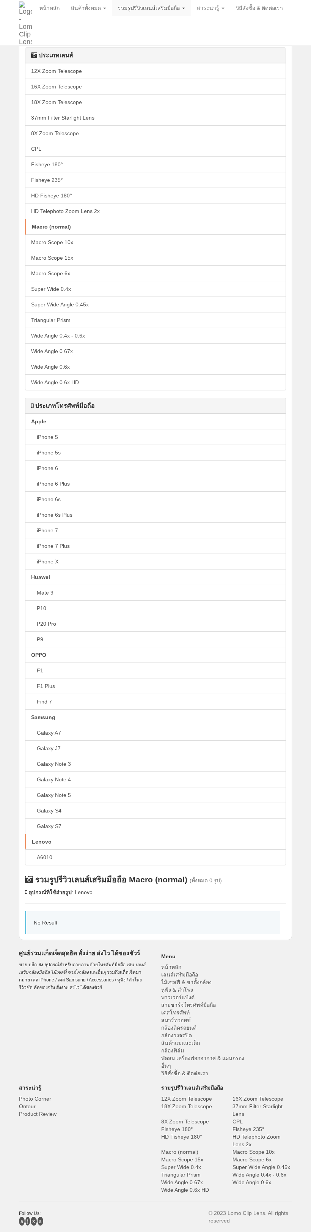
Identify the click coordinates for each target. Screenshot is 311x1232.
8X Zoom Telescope (55, 133)
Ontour (27, 1106)
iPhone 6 (47, 468)
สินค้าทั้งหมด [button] (86, 8)
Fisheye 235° (47, 180)
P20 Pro (46, 624)
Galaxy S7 (49, 826)
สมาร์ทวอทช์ (176, 1020)
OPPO (38, 655)
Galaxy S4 (49, 811)
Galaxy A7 (49, 733)
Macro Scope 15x (52, 258)
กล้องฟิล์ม (172, 1050)
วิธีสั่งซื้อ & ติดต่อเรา (184, 1073)
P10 (41, 608)
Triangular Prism (51, 320)
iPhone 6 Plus (53, 484)
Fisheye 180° (47, 164)
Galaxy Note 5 (54, 795)
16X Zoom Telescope (56, 87)
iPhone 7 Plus (53, 546)
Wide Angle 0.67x (52, 351)
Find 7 (44, 702)
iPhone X (47, 561)
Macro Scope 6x (50, 273)
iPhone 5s (49, 453)
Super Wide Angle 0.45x (60, 304)
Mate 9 (45, 593)
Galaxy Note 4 (54, 779)
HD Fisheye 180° (51, 195)
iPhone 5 (47, 437)
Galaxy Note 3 (54, 764)
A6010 (44, 857)
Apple (38, 421)
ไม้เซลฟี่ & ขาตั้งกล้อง (186, 982)
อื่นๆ (166, 1066)
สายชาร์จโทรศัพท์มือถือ (188, 1005)
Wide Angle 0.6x (50, 367)
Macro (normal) (51, 227)
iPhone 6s (49, 499)
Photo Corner (35, 1099)
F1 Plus (46, 686)
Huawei (40, 577)
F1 (40, 670)
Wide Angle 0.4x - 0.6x (58, 336)
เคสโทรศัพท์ (175, 1013)
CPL (36, 149)
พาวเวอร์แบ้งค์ (178, 997)
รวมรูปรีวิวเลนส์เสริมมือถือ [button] (149, 8)
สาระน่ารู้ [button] (209, 8)
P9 (40, 639)
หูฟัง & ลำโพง (177, 990)
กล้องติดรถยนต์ (178, 1028)
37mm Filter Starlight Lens (62, 118)
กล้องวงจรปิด (176, 1035)
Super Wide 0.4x (51, 289)
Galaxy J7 (49, 748)
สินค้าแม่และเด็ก (180, 1043)
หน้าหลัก (171, 967)
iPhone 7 (47, 530)
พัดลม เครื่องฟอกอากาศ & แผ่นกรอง (202, 1058)
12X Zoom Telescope (56, 71)
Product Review (38, 1114)
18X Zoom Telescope (56, 102)
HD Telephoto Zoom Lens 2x (65, 211)
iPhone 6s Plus (54, 515)
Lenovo (42, 842)
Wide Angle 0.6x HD (55, 382)
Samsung (43, 717)
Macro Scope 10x (52, 242)
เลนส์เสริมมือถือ (179, 975)
